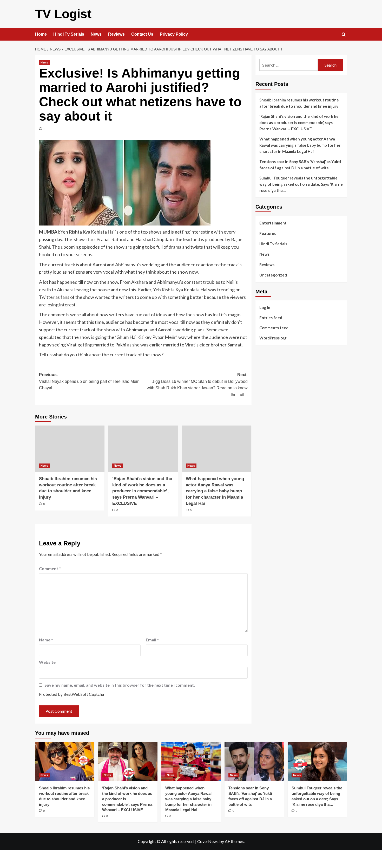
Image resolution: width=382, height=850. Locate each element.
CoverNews (208, 841)
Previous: (89, 381)
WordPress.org (273, 337)
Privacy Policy (174, 34)
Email (152, 639)
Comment (50, 568)
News (96, 34)
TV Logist (63, 14)
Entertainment (273, 223)
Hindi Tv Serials (68, 34)
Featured (267, 233)
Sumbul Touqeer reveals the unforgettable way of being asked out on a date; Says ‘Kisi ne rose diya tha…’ (301, 184)
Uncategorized (273, 275)
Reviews (116, 34)
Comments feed (273, 327)
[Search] (343, 34)
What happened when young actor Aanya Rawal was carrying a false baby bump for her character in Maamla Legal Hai (215, 491)
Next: (197, 384)
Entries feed (270, 317)
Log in (264, 307)
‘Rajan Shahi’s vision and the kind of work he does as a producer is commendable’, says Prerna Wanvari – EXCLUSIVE (142, 491)
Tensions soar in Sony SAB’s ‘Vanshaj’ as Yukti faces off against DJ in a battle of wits (300, 164)
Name (46, 639)
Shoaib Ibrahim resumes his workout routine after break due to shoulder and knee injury (299, 103)
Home (41, 34)
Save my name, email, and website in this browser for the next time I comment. (119, 684)
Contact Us (142, 34)
